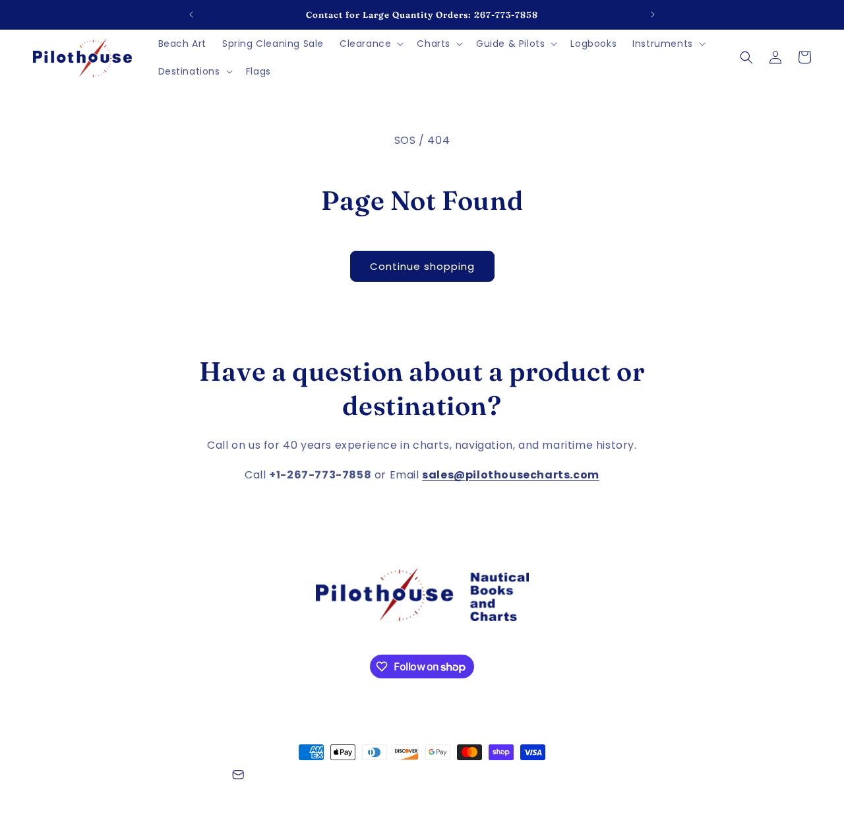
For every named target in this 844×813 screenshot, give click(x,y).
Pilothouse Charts (105, 776)
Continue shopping (422, 266)
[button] (370, 43)
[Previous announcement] (191, 14)
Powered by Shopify (184, 776)
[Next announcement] (652, 14)
